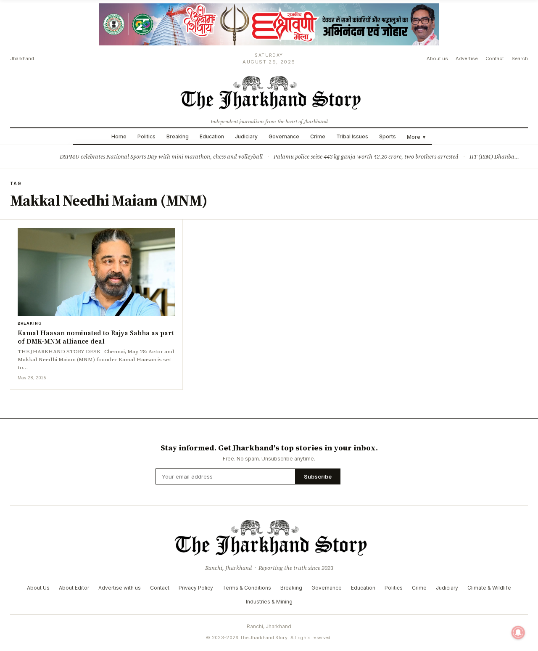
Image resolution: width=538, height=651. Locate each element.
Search (520, 58)
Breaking (177, 136)
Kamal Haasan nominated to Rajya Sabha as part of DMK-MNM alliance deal (96, 337)
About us (437, 58)
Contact (494, 58)
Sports (387, 136)
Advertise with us (119, 588)
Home (119, 136)
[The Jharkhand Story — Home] (269, 92)
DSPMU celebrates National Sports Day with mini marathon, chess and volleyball (161, 157)
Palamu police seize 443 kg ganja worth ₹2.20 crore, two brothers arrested (366, 157)
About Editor (74, 588)
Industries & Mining (269, 601)
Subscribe (318, 476)
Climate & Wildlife (489, 588)
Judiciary (246, 136)
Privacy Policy (196, 588)
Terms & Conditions (246, 588)
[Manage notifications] (518, 632)
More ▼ (417, 137)
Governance (284, 136)
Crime (317, 136)
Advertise (467, 58)
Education (212, 136)
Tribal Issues (352, 136)
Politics (146, 136)
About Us (38, 588)
